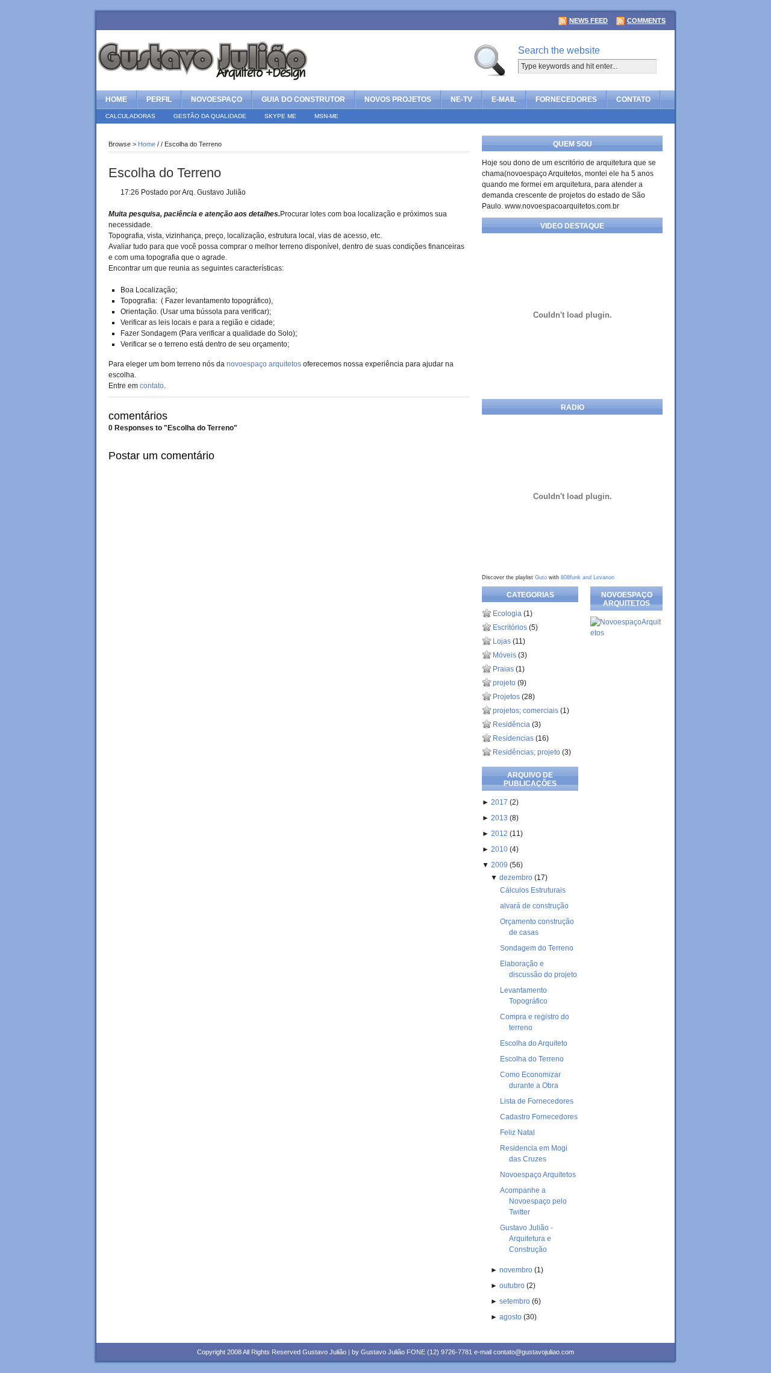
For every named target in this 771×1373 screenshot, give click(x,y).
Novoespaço (216, 99)
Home (116, 99)
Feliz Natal (517, 1132)
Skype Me (280, 116)
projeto (504, 683)
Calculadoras (130, 116)
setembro (515, 1301)
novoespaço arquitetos (263, 364)
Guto (541, 577)
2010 (500, 849)
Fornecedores (566, 99)
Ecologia (507, 613)
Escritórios (510, 627)
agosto (511, 1317)
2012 (500, 833)
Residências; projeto (526, 752)
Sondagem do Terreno (536, 948)
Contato (633, 99)
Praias (503, 669)
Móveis (504, 655)
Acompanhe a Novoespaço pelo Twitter (533, 1201)
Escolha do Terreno (164, 172)
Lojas (502, 641)
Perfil (159, 99)
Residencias (513, 738)
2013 (500, 818)
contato (152, 386)
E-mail (504, 99)
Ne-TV (461, 99)
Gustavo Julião (324, 1352)
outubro (512, 1285)
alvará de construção (534, 906)
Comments (646, 20)
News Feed (588, 20)
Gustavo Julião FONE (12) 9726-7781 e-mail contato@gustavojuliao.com (467, 1352)
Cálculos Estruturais (533, 890)
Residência (511, 724)
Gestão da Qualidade (209, 116)
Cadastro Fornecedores (539, 1117)
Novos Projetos (397, 99)
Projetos (506, 697)
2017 (500, 802)
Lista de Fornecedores (536, 1101)
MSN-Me (326, 116)
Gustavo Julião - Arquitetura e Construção (526, 1239)
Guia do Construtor (303, 99)
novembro (516, 1270)
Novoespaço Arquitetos (538, 1174)
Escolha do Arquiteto (533, 1043)
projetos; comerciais (525, 710)
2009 (500, 865)
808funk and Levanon (587, 577)
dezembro (516, 877)
